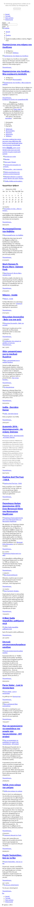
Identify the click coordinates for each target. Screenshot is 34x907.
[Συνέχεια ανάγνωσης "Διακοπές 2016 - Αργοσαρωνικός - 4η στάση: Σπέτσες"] (13, 437)
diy (20, 141)
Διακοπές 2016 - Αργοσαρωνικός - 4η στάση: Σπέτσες (12, 429)
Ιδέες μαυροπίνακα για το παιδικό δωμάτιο (12, 354)
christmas (5, 139)
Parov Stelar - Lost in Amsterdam (12, 686)
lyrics (4, 148)
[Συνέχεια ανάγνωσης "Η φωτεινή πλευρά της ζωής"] (11, 835)
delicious (15, 141)
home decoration (7, 145)
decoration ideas (7, 141)
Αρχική (7, 14)
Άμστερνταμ (16, 696)
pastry (15, 148)
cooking (11, 139)
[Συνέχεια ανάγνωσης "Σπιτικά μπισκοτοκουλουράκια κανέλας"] (13, 653)
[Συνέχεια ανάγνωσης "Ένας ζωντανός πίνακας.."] (10, 591)
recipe (4, 150)
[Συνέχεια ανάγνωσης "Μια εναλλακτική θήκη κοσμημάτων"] (13, 706)
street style (14, 150)
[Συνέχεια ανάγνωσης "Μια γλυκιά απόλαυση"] (9, 575)
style (18, 150)
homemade (16, 145)
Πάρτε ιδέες (17, 109)
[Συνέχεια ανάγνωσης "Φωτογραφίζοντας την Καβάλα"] (12, 235)
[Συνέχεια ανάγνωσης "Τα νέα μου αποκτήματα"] (10, 885)
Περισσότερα (17, 10)
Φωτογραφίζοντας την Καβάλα (11, 230)
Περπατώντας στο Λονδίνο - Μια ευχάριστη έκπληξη (16, 72)
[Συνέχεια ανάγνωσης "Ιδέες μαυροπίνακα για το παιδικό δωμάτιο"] (13, 362)
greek (9, 143)
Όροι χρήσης (9, 18)
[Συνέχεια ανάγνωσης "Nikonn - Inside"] (7, 299)
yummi (4, 154)
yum (19, 152)
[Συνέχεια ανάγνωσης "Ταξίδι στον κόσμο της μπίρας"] (12, 791)
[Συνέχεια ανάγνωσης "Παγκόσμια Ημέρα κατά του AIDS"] (13, 555)
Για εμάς (7, 16)
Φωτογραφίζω (17, 79)
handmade (14, 143)
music (10, 147)
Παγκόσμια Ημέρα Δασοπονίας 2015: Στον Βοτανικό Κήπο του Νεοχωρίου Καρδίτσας (12, 508)
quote (18, 148)
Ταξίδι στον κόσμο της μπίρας (11, 786)
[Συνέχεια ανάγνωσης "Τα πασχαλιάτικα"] (8, 387)
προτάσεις (8, 118)
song (9, 150)
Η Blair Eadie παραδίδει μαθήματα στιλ (13, 621)
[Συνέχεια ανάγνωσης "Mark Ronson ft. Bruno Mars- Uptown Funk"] (13, 275)
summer (5, 152)
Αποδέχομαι (17, 8)
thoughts (10, 152)
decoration (17, 139)
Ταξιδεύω (15, 53)
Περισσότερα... (7, 67)
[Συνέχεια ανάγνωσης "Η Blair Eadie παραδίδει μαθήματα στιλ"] (13, 629)
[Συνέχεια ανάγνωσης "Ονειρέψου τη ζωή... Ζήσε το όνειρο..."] (13, 210)
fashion (4, 143)
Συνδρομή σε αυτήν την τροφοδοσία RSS (15, 99)
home (20, 143)
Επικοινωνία (9, 20)
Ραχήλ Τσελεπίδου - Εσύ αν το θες (12, 856)
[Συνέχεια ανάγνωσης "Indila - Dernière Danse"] (10, 414)
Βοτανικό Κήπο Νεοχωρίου (12, 543)
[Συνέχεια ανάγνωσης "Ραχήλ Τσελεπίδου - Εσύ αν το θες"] (13, 863)
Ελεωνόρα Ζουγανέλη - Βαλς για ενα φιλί (13, 318)
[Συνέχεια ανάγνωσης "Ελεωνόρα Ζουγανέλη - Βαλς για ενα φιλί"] (13, 325)
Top (3, 893)
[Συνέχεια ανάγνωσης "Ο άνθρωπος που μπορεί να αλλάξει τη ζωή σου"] (13, 343)
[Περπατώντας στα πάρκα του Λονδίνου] (15, 56)
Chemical (19, 303)
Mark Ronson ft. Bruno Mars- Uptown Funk (12, 267)
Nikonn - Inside (9, 295)
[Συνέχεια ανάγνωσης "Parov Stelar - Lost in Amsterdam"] (13, 693)
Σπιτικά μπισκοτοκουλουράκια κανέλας (14, 644)
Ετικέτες (8, 35)
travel (15, 152)
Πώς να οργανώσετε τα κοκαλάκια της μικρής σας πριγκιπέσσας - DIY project (12, 731)
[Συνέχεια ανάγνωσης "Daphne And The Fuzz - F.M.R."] (12, 483)
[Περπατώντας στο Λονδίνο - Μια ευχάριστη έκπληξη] (17, 84)
